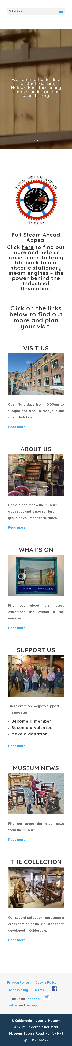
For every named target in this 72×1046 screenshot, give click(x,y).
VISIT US (36, 348)
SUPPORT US (36, 650)
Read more (16, 427)
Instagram (34, 1005)
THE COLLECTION (36, 862)
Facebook (34, 999)
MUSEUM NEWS (36, 768)
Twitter (12, 1005)
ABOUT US (36, 449)
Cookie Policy (46, 982)
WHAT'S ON (36, 549)
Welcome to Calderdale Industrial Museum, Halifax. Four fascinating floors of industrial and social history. (36, 87)
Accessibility (18, 990)
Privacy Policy (18, 982)
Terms (39, 990)
